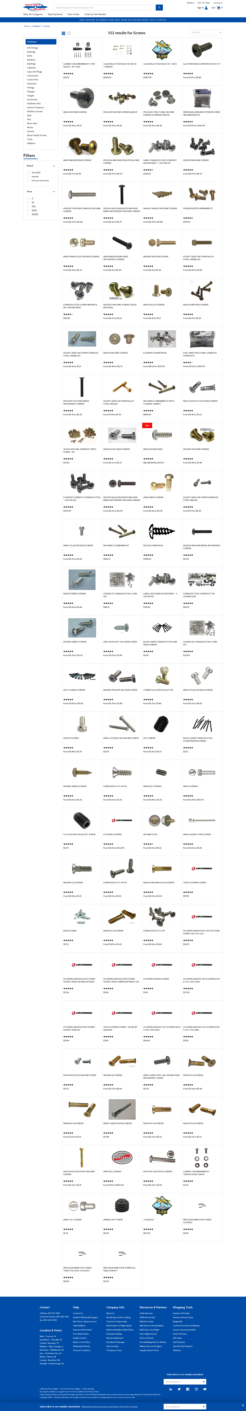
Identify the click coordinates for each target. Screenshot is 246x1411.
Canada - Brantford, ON (50, 1360)
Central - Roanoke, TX (49, 1343)
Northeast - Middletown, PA (52, 1350)
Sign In (200, 7)
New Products (179, 1342)
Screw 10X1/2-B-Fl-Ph (154, 930)
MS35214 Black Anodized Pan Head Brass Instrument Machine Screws (121, 210)
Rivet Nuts (32, 123)
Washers (31, 143)
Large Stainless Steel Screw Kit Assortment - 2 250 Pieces (160, 161)
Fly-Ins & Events (147, 1338)
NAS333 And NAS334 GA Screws (158, 882)
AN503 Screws (190, 786)
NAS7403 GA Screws (193, 1075)
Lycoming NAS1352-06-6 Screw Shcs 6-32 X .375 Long (201, 1028)
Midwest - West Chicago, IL (51, 1346)
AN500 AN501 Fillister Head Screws (81, 256)
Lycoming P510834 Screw (156, 979)
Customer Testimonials (116, 1321)
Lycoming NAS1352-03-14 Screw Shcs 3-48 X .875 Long (162, 1028)
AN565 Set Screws (152, 786)
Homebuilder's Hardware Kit (198, 208)
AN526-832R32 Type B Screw (197, 834)
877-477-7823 (204, 3)
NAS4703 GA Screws (193, 1123)
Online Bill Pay (79, 1325)
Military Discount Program (151, 1346)
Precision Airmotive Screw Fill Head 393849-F (119, 1269)
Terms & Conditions (82, 1350)
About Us (110, 1313)
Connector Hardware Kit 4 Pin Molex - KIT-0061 (79, 65)
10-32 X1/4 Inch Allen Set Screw (79, 834)
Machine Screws (35, 111)
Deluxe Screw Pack (153, 545)
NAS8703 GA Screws (113, 930)
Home (27, 26)
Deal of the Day (180, 1334)
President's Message (115, 1342)
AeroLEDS (36, 172)
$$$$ (34, 210)
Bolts (29, 55)
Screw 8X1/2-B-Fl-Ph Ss (115, 786)
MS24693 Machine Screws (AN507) (120, 112)
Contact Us (218, 3)
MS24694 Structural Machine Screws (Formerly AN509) (158, 113)
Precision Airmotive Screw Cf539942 (197, 1221)
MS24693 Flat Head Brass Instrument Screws (76, 402)
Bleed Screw (69, 930)
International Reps (114, 1334)
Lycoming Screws (112, 834)
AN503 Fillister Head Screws (198, 690)
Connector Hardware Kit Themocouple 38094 (196, 1173)
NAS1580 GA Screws (73, 882)
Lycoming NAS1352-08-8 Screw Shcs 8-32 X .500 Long (201, 980)
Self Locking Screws (74, 690)
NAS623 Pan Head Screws (195, 304)
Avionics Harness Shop (183, 1317)
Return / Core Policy (81, 1342)
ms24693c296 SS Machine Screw (79, 1075)
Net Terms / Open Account (85, 1321)
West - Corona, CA (48, 1336)
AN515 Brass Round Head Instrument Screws (115, 258)
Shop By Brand (55, 14)
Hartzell (35, 176)
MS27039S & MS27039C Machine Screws (79, 1173)
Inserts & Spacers (35, 107)
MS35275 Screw (71, 738)
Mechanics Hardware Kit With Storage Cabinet (158, 402)
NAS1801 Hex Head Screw (155, 256)
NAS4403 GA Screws (153, 1123)
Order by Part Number (95, 14)
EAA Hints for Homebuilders (152, 1325)
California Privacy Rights (49, 1389)
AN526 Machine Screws (75, 112)
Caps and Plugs (34, 71)
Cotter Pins (32, 79)
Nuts (29, 115)
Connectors (32, 75)
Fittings (30, 87)
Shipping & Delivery (81, 1346)
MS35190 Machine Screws (196, 449)
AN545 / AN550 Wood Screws (117, 1123)
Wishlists (190, 3)
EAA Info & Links (146, 1321)
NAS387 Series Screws (74, 593)
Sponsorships (112, 1346)
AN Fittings (32, 47)
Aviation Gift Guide (181, 1313)
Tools (29, 139)
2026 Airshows (146, 1313)
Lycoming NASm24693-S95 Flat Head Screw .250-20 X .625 (201, 932)
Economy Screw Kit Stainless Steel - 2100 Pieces (82, 498)
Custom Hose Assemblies (184, 1329)
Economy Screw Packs (155, 353)
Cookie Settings (88, 1389)
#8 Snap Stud (150, 834)
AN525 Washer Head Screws (77, 160)
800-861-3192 (62, 1316)
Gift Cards (177, 1338)
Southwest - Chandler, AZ (51, 1339)
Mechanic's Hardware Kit (116, 545)
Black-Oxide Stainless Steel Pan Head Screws (160, 643)
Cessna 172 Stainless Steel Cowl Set (120, 595)
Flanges (31, 91)
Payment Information (82, 1329)
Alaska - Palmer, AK (48, 1356)
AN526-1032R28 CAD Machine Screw (121, 738)
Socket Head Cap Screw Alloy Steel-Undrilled (198, 258)
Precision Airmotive (40, 180)
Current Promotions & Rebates (186, 1325)
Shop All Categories (33, 14)
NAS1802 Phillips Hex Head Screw (120, 690)
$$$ (34, 206)
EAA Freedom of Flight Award (118, 1325)
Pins (29, 119)
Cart (217, 7)
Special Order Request (182, 1346)
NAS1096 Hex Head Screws (116, 449)
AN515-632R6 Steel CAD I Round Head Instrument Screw (161, 1076)
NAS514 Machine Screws (115, 353)
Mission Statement (114, 1338)
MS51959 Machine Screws (196, 160)
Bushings (31, 63)
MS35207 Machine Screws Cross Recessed (120, 306)
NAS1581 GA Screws (112, 1075)
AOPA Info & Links (147, 1317)
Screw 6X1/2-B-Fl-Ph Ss (115, 882)
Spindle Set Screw (113, 1219)
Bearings (31, 51)
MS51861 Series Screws (75, 642)
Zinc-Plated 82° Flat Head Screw (120, 642)
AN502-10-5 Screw (72, 1219)
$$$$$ (35, 214)
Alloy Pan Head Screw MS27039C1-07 (201, 64)
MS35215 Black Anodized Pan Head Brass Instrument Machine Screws (121, 498)
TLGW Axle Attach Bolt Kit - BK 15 (160, 64)
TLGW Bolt (148, 1219)
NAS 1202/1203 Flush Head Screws (200, 401)
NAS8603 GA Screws (73, 1123)
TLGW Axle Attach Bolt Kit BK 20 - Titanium (120, 65)
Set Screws (149, 738)
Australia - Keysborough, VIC (52, 1363)
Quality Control (79, 1338)
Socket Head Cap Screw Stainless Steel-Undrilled (80, 354)
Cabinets (31, 67)
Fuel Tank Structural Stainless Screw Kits (200, 354)
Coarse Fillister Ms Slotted (158, 690)
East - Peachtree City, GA (50, 1353)
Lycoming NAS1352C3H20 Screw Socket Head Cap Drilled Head (79, 980)
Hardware (37, 26)
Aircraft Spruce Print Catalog (118, 1317)
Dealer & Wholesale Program (85, 1317)
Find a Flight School (148, 1334)
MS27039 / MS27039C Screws (157, 1171)
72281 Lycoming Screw (194, 882)
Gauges (30, 95)
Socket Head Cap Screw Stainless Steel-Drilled (200, 498)
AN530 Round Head (152, 449)
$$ (33, 202)
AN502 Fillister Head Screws (78, 545)
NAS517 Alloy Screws (154, 304)
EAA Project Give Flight (149, 1329)
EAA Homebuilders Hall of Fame (120, 1329)
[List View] (69, 33)
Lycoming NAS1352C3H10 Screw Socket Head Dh (79, 1028)
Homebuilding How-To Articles (153, 1342)
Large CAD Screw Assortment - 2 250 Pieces (160, 595)
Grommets (32, 99)
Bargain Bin (177, 1321)
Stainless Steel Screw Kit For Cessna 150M (199, 595)
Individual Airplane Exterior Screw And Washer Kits (201, 113)
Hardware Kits (34, 103)
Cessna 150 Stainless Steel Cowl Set (200, 643)
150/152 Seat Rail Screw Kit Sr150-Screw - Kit (80, 450)
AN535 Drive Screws (153, 497)
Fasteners (32, 83)
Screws (47, 26)
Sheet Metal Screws (37, 135)
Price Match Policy (81, 1334)
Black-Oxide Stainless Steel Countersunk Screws (198, 739)
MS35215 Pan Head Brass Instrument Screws (201, 547)
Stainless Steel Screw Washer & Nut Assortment (80, 306)
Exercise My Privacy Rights (70, 1389)
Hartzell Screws (112, 1171)
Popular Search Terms (149, 1350)
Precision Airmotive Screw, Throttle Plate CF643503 (77, 1269)
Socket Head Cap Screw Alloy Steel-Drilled (118, 402)
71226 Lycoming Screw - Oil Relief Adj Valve (120, 1028)
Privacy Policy (94, 1392)
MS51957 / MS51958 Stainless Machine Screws (82, 210)
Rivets (30, 127)
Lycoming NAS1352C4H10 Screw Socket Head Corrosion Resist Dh (121, 980)
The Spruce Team (114, 1350)
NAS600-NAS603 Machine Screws (160, 208)
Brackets (31, 59)
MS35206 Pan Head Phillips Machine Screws (121, 161)
